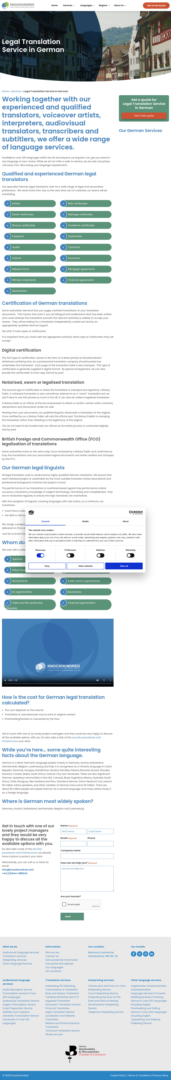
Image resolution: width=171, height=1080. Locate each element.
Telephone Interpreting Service (106, 1012)
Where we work (54, 1034)
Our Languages (54, 967)
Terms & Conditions (139, 1075)
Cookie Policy (117, 1075)
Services (16, 91)
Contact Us (52, 956)
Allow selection (85, 566)
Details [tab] (85, 521)
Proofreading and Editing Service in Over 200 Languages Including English (149, 1012)
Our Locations (53, 971)
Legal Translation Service (59, 1012)
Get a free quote (144, 115)
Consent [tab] (45, 521)
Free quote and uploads (59, 963)
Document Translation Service (63, 1004)
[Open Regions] (109, 5)
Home (5, 91)
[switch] (70, 555)
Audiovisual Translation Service (21, 1000)
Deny (47, 566)
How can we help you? (79, 862)
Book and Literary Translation (62, 993)
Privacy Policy (160, 1075)
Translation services (14, 956)
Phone (91, 838)
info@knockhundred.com (18, 869)
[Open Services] (74, 5)
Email (69, 838)
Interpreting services (15, 960)
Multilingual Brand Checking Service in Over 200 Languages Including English (149, 1000)
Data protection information (61, 960)
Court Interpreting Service (103, 993)
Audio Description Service (17, 989)
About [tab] (126, 521)
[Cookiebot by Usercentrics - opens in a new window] (131, 513)
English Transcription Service (19, 1004)
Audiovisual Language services (21, 952)
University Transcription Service (21, 1015)
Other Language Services (17, 963)
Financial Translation (57, 1008)
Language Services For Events (148, 993)
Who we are (52, 952)
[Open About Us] (126, 5)
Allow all (124, 566)
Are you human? (71, 896)
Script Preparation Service (17, 1008)
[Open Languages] (94, 5)
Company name (71, 850)
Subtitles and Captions (16, 1012)
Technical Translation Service (62, 1030)
